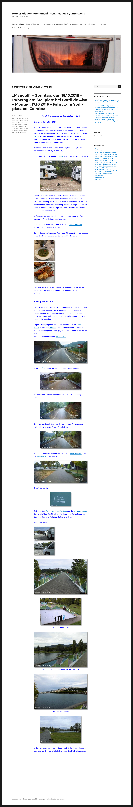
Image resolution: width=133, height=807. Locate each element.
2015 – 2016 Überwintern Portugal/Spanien (107, 170)
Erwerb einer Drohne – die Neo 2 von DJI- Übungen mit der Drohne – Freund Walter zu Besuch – (107, 102)
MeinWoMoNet (76, 453)
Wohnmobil (24, 120)
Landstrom (15, 124)
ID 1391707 (41, 456)
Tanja (61, 156)
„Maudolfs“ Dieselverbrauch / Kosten (83, 24)
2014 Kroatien (99, 175)
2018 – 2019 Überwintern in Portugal (105, 164)
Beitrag (36, 136)
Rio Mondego (61, 336)
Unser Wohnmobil (33, 24)
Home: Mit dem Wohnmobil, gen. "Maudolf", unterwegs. (49, 13)
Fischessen (24, 122)
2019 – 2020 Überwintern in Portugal (106, 162)
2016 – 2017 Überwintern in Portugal (105, 168)
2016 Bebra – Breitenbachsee (103, 172)
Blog (19, 120)
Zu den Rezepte (99, 177)
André (44, 368)
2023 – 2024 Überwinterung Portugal (106, 154)
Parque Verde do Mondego (56, 511)
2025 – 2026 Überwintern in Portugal (106, 153)
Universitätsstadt (80, 511)
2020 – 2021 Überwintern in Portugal (106, 160)
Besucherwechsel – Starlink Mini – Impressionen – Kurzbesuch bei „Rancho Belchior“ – (107, 121)
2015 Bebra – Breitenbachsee (103, 173)
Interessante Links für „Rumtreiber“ (55, 24)
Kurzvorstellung (18, 24)
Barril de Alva (16, 122)
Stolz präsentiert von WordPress (56, 799)
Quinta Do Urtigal (75, 224)
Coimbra (52, 328)
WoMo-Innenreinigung (19, 132)
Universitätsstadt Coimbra (20, 130)
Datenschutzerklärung (20, 28)
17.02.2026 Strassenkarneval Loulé (105, 117)
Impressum (103, 24)
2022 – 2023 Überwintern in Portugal (106, 156)
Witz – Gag (98, 179)
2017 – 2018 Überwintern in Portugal (105, 166)
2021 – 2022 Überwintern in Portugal (106, 158)
